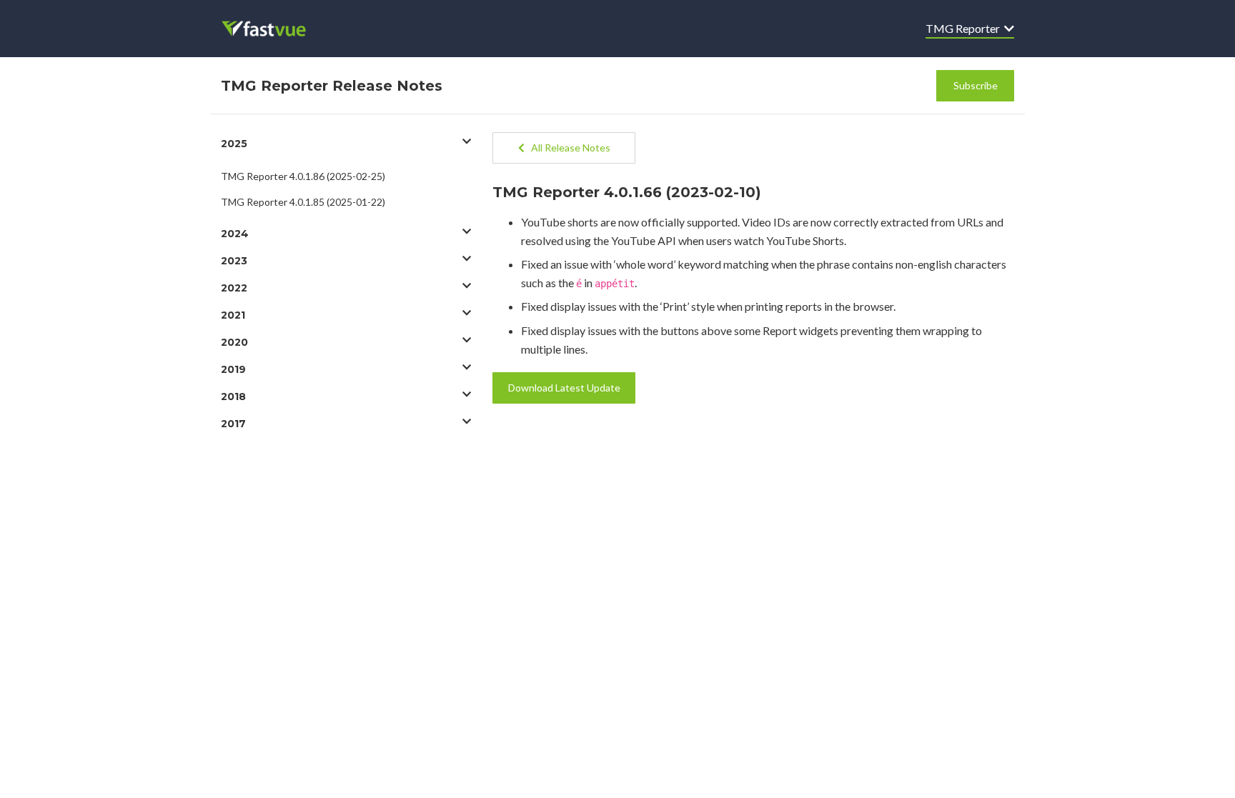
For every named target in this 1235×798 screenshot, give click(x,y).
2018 (233, 396)
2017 (233, 423)
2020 (234, 342)
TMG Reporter (965, 28)
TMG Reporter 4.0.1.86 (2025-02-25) (303, 176)
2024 (235, 233)
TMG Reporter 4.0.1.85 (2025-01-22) (303, 202)
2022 (234, 287)
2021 (233, 315)
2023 (234, 260)
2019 (233, 369)
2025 (234, 143)
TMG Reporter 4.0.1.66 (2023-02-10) (626, 192)
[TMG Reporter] (273, 28)
